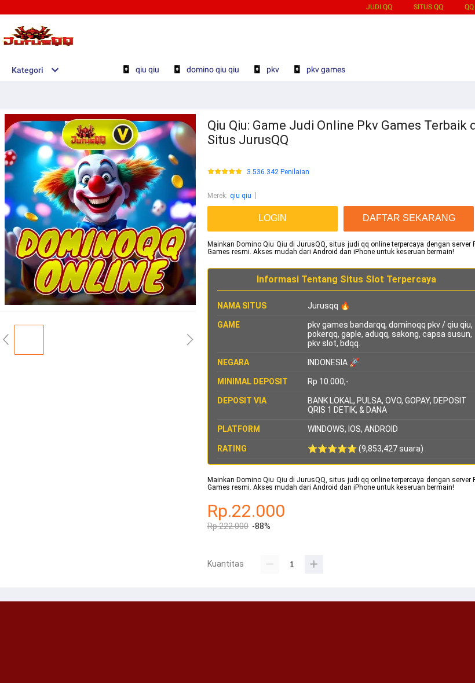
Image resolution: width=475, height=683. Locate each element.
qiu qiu (240, 196)
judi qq (379, 7)
